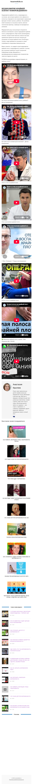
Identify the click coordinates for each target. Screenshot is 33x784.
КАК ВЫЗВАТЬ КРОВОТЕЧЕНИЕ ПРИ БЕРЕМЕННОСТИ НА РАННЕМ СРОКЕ (20, 706)
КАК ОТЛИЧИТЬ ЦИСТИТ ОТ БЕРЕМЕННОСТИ (17, 631)
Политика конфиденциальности (16, 779)
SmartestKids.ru (16, 2)
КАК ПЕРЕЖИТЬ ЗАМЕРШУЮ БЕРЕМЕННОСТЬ (17, 678)
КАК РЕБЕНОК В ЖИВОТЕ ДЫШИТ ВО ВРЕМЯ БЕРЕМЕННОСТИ (20, 640)
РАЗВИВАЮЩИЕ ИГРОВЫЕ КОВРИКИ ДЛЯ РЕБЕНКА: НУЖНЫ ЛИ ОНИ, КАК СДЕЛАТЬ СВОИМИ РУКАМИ (19, 660)
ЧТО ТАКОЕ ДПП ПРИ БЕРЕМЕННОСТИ (20, 696)
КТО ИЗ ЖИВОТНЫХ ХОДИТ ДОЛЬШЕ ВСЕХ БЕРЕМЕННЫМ (19, 621)
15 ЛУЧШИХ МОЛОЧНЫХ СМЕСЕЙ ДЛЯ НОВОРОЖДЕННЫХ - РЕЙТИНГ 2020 (20, 612)
